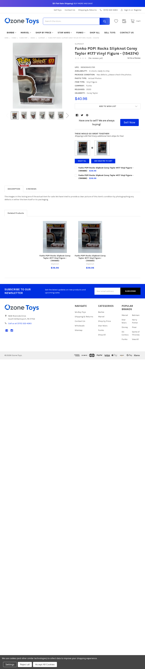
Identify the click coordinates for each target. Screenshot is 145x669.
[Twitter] (82, 115)
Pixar (134, 327)
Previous (7, 115)
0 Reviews (31, 189)
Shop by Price (43, 32)
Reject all (25, 664)
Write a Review (133, 58)
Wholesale (79, 326)
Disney (125, 327)
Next (67, 115)
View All (135, 339)
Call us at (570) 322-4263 (20, 323)
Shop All (95, 32)
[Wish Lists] (117, 21)
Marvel (25, 32)
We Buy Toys (80, 312)
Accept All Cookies (45, 664)
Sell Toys (58, 10)
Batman (135, 315)
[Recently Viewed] (125, 21)
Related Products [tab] (16, 213)
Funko (79, 32)
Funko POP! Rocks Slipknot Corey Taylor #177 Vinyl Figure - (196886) (55, 258)
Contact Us (70, 10)
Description (14, 189)
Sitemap (78, 330)
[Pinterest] (87, 115)
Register (137, 10)
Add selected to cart (103, 161)
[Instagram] (12, 330)
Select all (82, 161)
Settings (10, 664)
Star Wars (64, 32)
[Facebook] (77, 115)
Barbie (10, 32)
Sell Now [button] (129, 122)
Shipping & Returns (87, 10)
